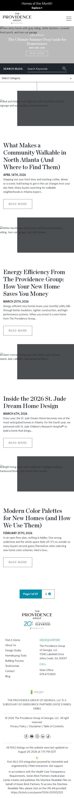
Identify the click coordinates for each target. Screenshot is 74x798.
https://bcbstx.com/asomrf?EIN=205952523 (37, 792)
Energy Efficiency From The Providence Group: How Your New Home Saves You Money (34, 282)
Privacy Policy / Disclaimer (25, 726)
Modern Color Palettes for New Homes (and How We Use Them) (37, 518)
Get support (56, 765)
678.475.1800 (48, 674)
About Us (10, 645)
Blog (7, 676)
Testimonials (12, 666)
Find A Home (12, 640)
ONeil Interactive (38, 765)
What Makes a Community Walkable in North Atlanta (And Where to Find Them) (34, 156)
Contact (10, 671)
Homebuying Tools (16, 655)
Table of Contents (53, 726)
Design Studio (13, 650)
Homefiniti (57, 761)
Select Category (11, 78)
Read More (37, 53)
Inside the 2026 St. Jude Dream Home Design (34, 402)
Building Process (14, 660)
